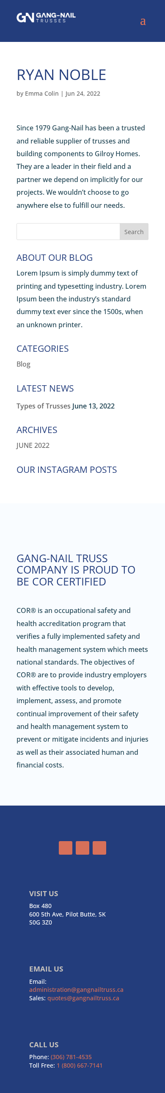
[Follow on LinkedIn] (99, 848)
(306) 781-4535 (71, 1057)
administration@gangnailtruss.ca (76, 989)
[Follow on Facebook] (65, 848)
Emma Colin (42, 93)
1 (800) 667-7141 (80, 1065)
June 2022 (33, 445)
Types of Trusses (43, 406)
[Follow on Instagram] (82, 848)
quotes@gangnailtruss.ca (83, 998)
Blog (23, 364)
